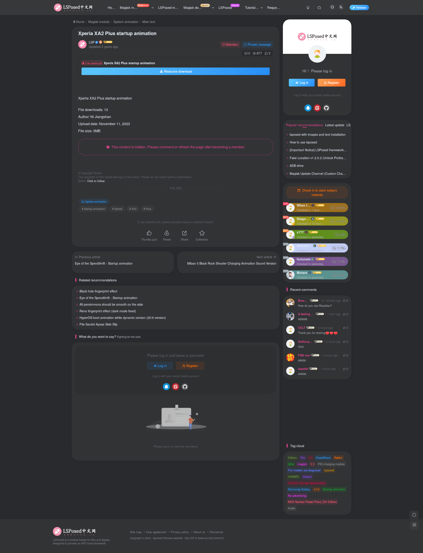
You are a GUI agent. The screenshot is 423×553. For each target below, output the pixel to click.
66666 (302, 360)
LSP (92, 42)
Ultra (291, 464)
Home (79, 21)
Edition (292, 457)
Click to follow (96, 181)
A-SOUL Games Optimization (307, 483)
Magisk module (98, 21)
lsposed (329, 470)
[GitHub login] (184, 386)
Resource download (178, 71)
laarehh (303, 369)
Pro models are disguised (304, 470)
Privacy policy (180, 532)
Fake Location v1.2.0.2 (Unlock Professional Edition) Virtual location (337, 158)
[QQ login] (166, 386)
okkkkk (302, 374)
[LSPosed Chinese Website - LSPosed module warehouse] (74, 531)
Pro (303, 457)
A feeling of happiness (306, 314)
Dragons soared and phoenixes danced (303, 218)
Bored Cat (303, 301)
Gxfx (301, 347)
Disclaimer (216, 532)
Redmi (338, 457)
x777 (300, 232)
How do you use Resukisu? (315, 306)
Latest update (334, 125)
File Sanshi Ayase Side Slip (98, 324)
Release (361, 7)
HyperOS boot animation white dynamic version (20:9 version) (123, 317)
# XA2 (133, 209)
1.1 (312, 464)
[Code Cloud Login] (175, 386)
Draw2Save (323, 457)
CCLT (301, 328)
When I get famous (303, 205)
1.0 (310, 457)
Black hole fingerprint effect (98, 291)
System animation (125, 21)
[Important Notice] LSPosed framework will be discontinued (331, 150)
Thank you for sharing (311, 333)
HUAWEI (293, 476)
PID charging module (331, 464)
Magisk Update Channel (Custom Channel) (320, 173)
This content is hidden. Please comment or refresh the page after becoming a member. (177, 146)
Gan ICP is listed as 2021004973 (204, 538)
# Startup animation (93, 209)
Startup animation (334, 489)
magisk (302, 464)
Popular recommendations (304, 125)
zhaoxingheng (304, 245)
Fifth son (304, 355)
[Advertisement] (171, 88)
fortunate (304, 259)
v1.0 (316, 489)
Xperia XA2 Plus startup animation (117, 33)
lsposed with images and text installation (318, 134)
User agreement (156, 532)
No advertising (297, 495)
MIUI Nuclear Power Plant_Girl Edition (312, 502)
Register (192, 365)
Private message (259, 44)
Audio (291, 508)
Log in (162, 365)
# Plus (147, 209)
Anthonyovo (306, 342)
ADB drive (297, 165)
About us (199, 532)
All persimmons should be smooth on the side (111, 304)
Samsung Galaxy (299, 489)
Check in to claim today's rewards (319, 192)
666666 (302, 319)
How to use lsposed (303, 142)
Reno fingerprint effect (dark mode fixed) (108, 311)
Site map (135, 532)
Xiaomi (307, 476)
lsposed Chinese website (168, 538)
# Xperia (117, 209)
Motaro (302, 272)
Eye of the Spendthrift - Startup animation (108, 297)
